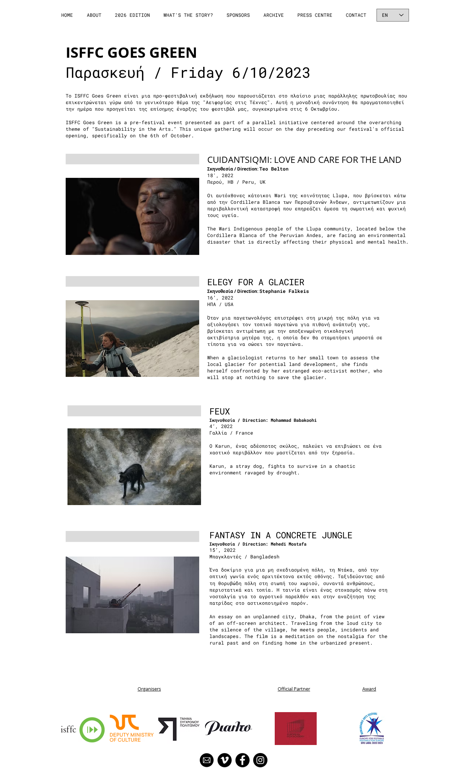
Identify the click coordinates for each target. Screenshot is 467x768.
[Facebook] (242, 760)
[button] (95, 15)
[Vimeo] (224, 760)
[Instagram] (260, 760)
